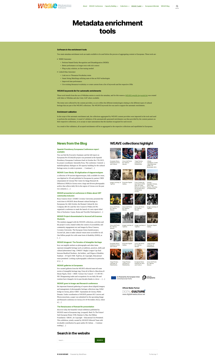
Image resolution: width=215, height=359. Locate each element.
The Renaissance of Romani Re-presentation (75, 307)
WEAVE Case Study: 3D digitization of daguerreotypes (80, 172)
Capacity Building (110, 6)
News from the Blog (72, 143)
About (85, 6)
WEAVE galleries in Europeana (70, 265)
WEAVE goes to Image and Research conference (77, 283)
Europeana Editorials (152, 6)
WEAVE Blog (165, 6)
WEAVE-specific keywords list (136, 95)
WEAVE (65, 354)
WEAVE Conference (96, 6)
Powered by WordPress (78, 354)
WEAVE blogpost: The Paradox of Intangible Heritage (79, 242)
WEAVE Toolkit (136, 6)
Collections (124, 6)
